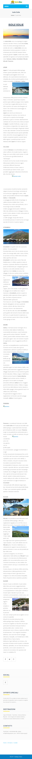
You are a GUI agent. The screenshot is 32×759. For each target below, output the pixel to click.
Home (12, 15)
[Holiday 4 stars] (16, 2)
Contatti (15, 743)
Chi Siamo (10, 743)
